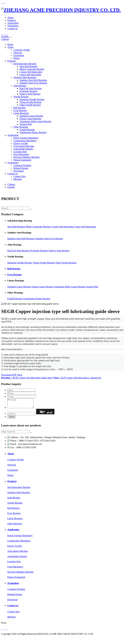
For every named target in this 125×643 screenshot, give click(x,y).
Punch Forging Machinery (26, 138)
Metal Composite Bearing (32, 69)
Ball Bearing (19, 107)
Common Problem (22, 165)
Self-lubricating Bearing (24, 63)
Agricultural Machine (23, 146)
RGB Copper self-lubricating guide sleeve (27, 377)
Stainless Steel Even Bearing (33, 83)
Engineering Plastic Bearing (33, 132)
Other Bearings (20, 127)
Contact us (12, 28)
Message (17, 179)
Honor (16, 58)
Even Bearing (20, 110)
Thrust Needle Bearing (30, 102)
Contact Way (19, 176)
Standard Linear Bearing (31, 116)
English (6, 36)
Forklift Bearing (27, 129)
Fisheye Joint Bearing (30, 94)
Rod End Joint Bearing (31, 88)
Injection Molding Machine (26, 157)
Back (19, 375)
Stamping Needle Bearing (32, 99)
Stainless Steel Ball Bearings (33, 80)
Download (18, 171)
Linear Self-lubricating (30, 74)
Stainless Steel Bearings (24, 77)
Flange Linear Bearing (30, 118)
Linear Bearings (21, 113)
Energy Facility (20, 143)
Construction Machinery (25, 140)
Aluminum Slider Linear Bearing (35, 121)
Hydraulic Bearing (28, 91)
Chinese (5, 39)
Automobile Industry (23, 149)
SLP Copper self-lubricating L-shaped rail (77, 377)
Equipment (18, 55)
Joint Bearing (19, 85)
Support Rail (26, 124)
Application (13, 23)
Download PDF (9, 375)
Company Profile (21, 50)
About (10, 17)
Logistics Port (20, 151)
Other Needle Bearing (30, 105)
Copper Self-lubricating (31, 72)
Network (17, 52)
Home (10, 44)
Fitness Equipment (22, 160)
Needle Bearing (21, 96)
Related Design (20, 168)
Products (11, 20)
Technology (13, 25)
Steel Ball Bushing (29, 66)
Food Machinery (21, 154)
